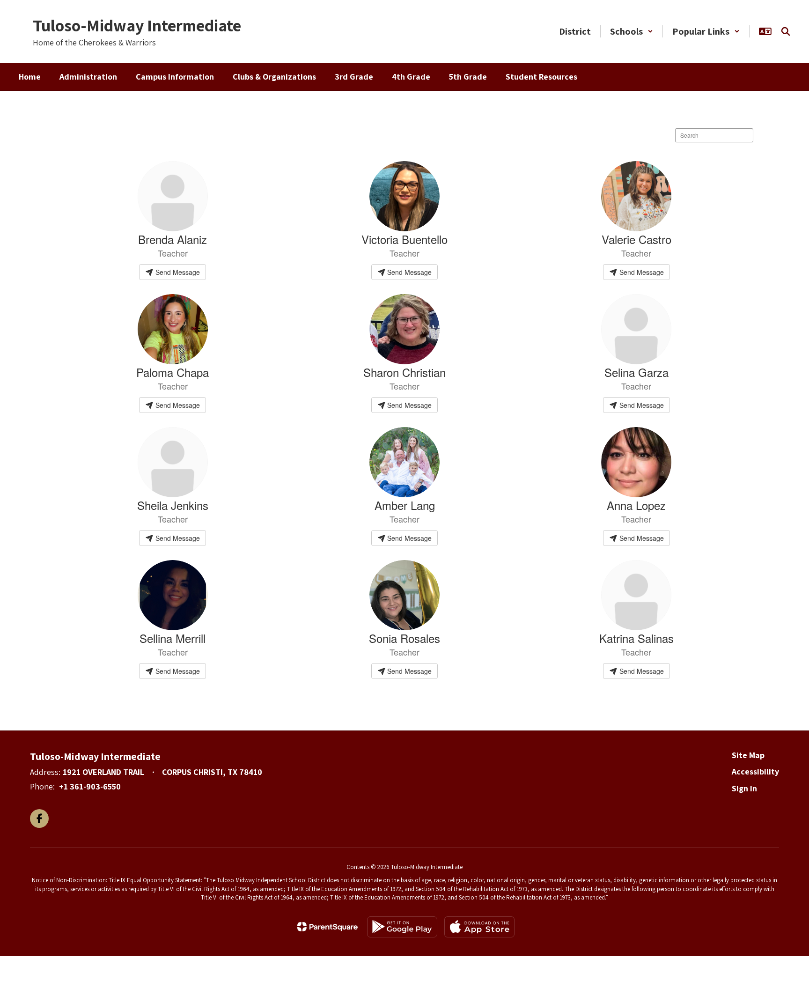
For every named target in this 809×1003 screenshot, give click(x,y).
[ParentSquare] (327, 927)
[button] (631, 31)
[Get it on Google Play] (402, 926)
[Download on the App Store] (479, 926)
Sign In (744, 788)
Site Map (748, 755)
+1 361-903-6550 (90, 786)
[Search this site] (785, 31)
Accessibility (755, 771)
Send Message (177, 272)
